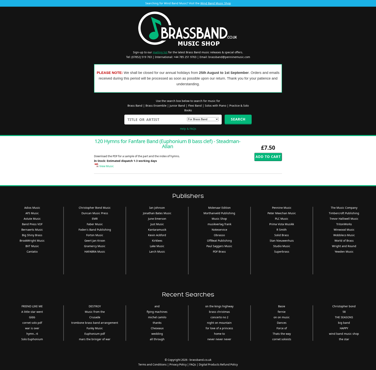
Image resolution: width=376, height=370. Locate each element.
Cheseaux (157, 328)
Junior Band (177, 105)
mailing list (160, 52)
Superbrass (281, 251)
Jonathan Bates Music (157, 213)
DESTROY (95, 306)
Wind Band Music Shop (215, 3)
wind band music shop (344, 334)
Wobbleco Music (344, 235)
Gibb (32, 317)
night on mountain (219, 323)
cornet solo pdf (32, 323)
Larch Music (157, 251)
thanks (157, 323)
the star (344, 339)
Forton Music (94, 235)
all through (157, 339)
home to (219, 334)
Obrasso (219, 235)
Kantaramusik (157, 229)
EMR (95, 218)
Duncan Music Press (94, 213)
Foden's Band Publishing (95, 229)
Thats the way (282, 334)
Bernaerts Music (32, 229)
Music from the (95, 312)
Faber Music (95, 224)
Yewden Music (344, 251)
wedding (157, 334)
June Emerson (157, 218)
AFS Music (32, 213)
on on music (282, 317)
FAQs (192, 364)
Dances (282, 323)
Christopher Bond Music (95, 207)
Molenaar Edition (219, 207)
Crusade (94, 317)
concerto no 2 (219, 317)
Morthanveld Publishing (219, 213)
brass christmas (219, 312)
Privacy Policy (178, 364)
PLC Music (281, 218)
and (157, 306)
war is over (32, 328)
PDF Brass (219, 251)
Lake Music (157, 246)
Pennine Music (281, 207)
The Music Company (344, 207)
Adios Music (32, 207)
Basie (281, 306)
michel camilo (157, 317)
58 (344, 312)
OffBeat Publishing (219, 240)
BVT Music (32, 246)
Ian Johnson (157, 207)
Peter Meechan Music (282, 213)
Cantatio (32, 251)
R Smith (282, 229)
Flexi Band (195, 105)
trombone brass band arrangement (94, 323)
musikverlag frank (219, 224)
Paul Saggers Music (219, 246)
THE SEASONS (344, 317)
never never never (219, 339)
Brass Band (134, 105)
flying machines (157, 312)
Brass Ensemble (156, 105)
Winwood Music (344, 229)
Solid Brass (281, 235)
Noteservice (219, 229)
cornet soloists (281, 339)
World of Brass (344, 240)
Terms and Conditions (152, 364)
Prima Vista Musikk (281, 224)
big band (344, 323)
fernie (282, 312)
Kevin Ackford (157, 235)
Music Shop (219, 218)
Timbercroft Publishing (344, 213)
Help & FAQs (188, 129)
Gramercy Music (94, 246)
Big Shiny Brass (32, 235)
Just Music (157, 224)
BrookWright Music (32, 240)
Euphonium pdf (94, 334)
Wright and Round (344, 246)
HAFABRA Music (94, 251)
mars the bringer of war (94, 339)
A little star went (32, 312)
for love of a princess (219, 328)
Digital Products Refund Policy (218, 364)
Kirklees (157, 240)
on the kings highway (219, 306)
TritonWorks (344, 224)
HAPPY (344, 328)
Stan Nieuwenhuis (282, 240)
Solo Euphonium (32, 339)
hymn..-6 (32, 334)
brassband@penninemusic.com (229, 57)
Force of (282, 328)
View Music (106, 166)
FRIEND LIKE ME (32, 306)
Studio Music (281, 246)
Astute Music (32, 218)
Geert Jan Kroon (94, 240)
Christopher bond (344, 306)
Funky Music (95, 328)
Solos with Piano (215, 105)
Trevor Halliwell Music (344, 218)
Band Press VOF (32, 224)
